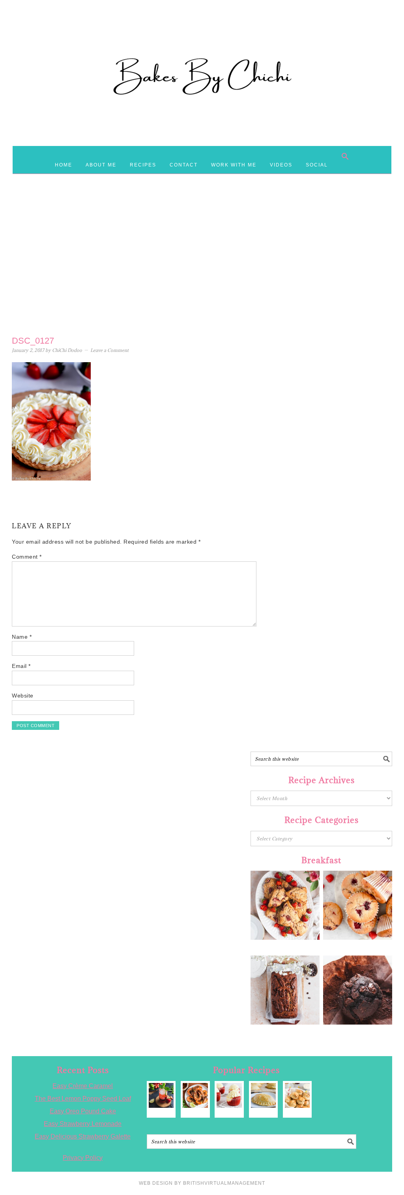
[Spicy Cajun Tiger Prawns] (195, 1095)
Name (22, 637)
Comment (27, 557)
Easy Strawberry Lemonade (83, 1123)
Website (23, 695)
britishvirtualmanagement (224, 1183)
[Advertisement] (202, 268)
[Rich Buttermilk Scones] (297, 1095)
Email (21, 666)
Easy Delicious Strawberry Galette (83, 1136)
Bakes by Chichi (202, 41)
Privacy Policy (83, 1157)
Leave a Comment (109, 350)
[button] (345, 156)
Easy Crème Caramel (82, 1086)
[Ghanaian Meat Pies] (263, 1095)
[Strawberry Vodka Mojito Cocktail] (161, 1095)
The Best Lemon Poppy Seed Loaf (83, 1098)
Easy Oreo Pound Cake (83, 1111)
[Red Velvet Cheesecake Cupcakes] (229, 1095)
